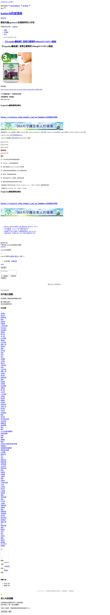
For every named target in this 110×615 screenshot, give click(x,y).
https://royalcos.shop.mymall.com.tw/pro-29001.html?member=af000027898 (21, 89)
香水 (2, 534)
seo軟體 (3, 452)
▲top (2, 264)
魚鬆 (2, 352)
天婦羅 (3, 359)
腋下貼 (3, 334)
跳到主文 (3, 18)
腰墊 (2, 437)
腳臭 (2, 319)
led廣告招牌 (4, 482)
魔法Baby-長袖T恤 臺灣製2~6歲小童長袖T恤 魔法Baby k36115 (21, 226)
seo (1, 523)
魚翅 (2, 367)
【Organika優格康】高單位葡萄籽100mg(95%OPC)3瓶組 (30, 41)
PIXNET (42, 591)
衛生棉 (3, 515)
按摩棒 (3, 507)
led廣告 (3, 486)
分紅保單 (3, 421)
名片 (5, 34)
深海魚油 (3, 413)
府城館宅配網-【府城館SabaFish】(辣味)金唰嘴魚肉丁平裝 (19, 233)
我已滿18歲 (4, 611)
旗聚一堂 (3, 344)
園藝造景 (3, 423)
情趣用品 (3, 505)
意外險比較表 (5, 419)
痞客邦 (12, 256)
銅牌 (2, 478)
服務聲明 (71, 591)
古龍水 (3, 536)
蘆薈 (2, 527)
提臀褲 (3, 545)
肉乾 (2, 355)
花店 (2, 458)
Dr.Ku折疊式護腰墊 (6, 431)
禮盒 (2, 348)
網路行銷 (3, 522)
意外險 (3, 417)
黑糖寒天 (3, 446)
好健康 (3, 402)
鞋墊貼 (3, 340)
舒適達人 (3, 520)
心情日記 (15, 26)
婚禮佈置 (3, 462)
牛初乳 (3, 410)
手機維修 (3, 513)
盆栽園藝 (3, 425)
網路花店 (3, 460)
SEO (2, 456)
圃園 (2, 538)
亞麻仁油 (3, 406)
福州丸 (3, 363)
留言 (16, 256)
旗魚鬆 (3, 346)
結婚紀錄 (14, 261)
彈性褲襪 (3, 497)
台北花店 (3, 466)
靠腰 (2, 435)
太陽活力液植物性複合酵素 (9, 444)
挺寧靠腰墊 (4, 433)
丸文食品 (3, 342)
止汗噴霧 (3, 338)
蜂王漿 (3, 408)
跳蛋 (2, 509)
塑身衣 (3, 540)
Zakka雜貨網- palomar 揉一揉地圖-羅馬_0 (16, 230)
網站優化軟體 (5, 450)
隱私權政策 (64, 591)
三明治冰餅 (4, 326)
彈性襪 (3, 493)
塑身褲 (3, 542)
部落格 (6, 32)
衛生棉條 (3, 518)
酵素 (2, 415)
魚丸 (2, 357)
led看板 (3, 491)
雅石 (2, 427)
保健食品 (3, 404)
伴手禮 (3, 350)
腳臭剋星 (3, 317)
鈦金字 (3, 489)
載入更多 (3, 267)
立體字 (3, 476)
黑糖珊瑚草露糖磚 (6, 448)
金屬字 (3, 480)
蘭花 (2, 429)
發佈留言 (3, 278)
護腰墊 (3, 439)
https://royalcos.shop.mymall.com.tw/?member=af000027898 (29, 117)
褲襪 (2, 495)
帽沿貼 (3, 315)
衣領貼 (3, 313)
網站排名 (3, 454)
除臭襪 (3, 321)
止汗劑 (3, 336)
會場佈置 (3, 464)
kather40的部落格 (11, 13)
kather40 (3, 246)
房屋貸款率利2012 (17, 135)
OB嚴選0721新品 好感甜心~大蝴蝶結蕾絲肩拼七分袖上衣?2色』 (20, 231)
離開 (10, 611)
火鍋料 (3, 361)
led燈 (2, 484)
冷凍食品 (3, 365)
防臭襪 (3, 324)
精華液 (3, 529)
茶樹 (2, 531)
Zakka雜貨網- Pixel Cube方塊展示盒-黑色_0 (16, 228)
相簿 (5, 30)
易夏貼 (3, 332)
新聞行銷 (3, 525)
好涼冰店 (3, 328)
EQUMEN (4, 543)
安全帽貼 (3, 330)
